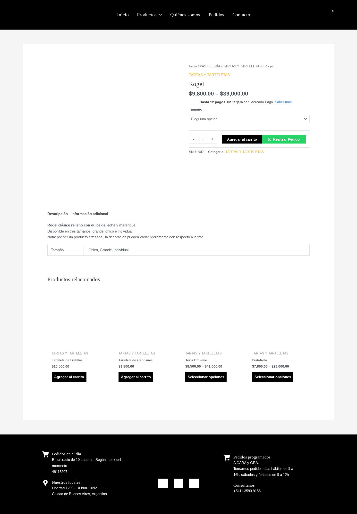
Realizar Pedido (286, 139)
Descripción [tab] (57, 214)
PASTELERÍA (210, 66)
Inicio (193, 66)
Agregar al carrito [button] (69, 377)
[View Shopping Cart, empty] (328, 15)
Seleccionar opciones (206, 377)
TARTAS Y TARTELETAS (242, 66)
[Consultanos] (227, 486)
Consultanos (244, 485)
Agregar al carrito (242, 139)
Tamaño (195, 109)
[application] (159, 14)
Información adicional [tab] (89, 214)
